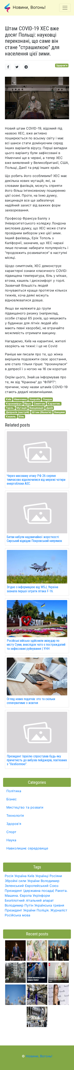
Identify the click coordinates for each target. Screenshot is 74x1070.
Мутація (21, 407)
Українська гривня (49, 905)
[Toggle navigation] (65, 8)
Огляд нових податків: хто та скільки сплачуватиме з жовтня (31, 701)
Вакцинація (36, 407)
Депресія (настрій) (17, 412)
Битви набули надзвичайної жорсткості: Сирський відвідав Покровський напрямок (34, 539)
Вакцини (59, 412)
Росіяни (56, 876)
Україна (20, 876)
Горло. (10, 407)
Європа (26, 895)
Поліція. (43, 910)
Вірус (27, 403)
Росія (9, 876)
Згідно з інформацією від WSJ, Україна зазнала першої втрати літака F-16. (32, 589)
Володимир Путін (19, 905)
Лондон (47, 399)
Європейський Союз (41, 886)
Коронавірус (14, 403)
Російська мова (17, 915)
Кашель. (11, 416)
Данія (49, 407)
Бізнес (11, 799)
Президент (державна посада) (29, 891)
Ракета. (61, 891)
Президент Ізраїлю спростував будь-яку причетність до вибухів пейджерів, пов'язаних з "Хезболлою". (37, 760)
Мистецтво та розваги (24, 807)
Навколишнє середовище (27, 848)
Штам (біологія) (42, 412)
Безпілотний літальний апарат (29, 900)
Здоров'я (61, 65)
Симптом (39, 403)
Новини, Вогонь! (29, 7)
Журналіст (58, 910)
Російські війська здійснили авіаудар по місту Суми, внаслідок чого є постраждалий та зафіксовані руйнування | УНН (36, 644)
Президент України (20, 910)
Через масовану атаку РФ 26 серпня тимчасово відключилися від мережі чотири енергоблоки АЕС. (36, 479)
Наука (11, 840)
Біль (21, 416)
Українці (42, 876)
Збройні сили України (22, 881)
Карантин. (54, 403)
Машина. (12, 895)
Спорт (11, 832)
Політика (13, 791)
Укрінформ (41, 895)
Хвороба (34, 399)
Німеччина (20, 399)
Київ (8, 399)
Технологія (15, 815)
